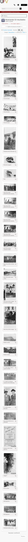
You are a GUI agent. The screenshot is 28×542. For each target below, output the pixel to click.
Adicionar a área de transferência (15, 59)
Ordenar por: (19, 32)
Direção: (6, 32)
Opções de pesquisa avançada (14, 26)
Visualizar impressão (7, 30)
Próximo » (23, 536)
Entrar (23, 5)
